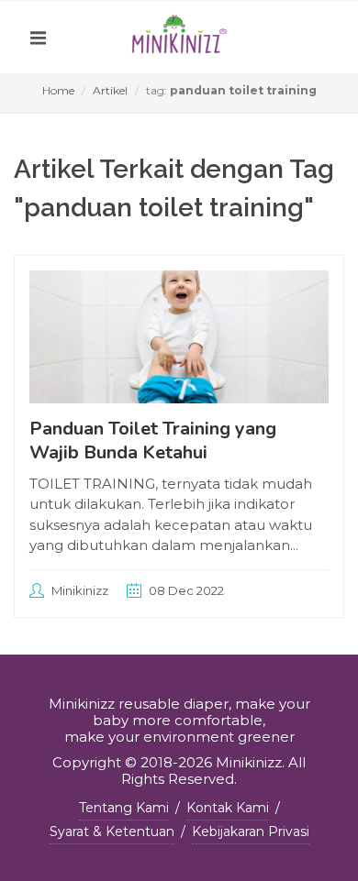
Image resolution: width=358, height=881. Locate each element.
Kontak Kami (227, 807)
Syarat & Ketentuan (112, 831)
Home (58, 90)
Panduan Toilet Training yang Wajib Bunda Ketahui (152, 440)
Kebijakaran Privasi (250, 831)
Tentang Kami (124, 807)
